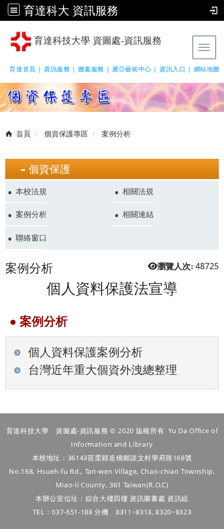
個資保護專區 (66, 133)
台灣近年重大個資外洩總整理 (101, 369)
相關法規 (138, 191)
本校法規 (31, 191)
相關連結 (138, 214)
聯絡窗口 (31, 237)
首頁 (23, 133)
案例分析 (31, 214)
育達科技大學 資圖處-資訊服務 (96, 40)
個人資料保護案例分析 (84, 351)
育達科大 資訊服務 (70, 10)
